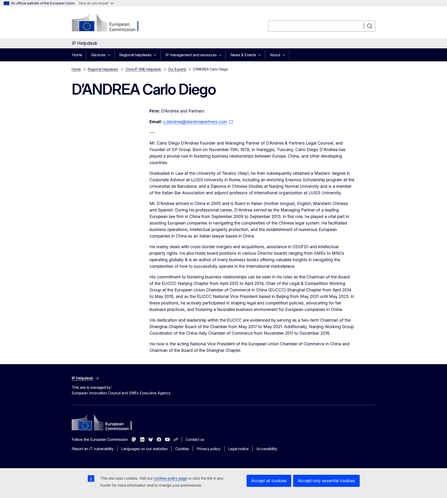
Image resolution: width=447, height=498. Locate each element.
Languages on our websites (144, 448)
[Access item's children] (110, 54)
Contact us (195, 439)
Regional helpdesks (135, 55)
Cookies (182, 448)
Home (77, 55)
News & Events (243, 55)
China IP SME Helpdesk (143, 69)
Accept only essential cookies (326, 480)
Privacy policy (208, 448)
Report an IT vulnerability (93, 448)
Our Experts (177, 69)
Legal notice (238, 448)
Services (98, 55)
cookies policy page (170, 478)
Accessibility (266, 448)
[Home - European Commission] (109, 23)
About (275, 55)
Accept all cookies (269, 480)
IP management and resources (191, 55)
